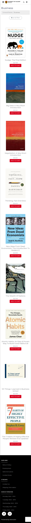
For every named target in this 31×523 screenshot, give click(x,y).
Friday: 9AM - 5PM (8, 510)
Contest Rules (7, 475)
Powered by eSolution (8, 519)
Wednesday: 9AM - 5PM (10, 503)
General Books (7, 12)
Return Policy (7, 465)
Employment (7, 468)
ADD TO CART (15, 65)
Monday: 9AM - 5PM (9, 496)
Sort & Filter (16, 18)
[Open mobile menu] (3, 2)
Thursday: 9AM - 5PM (9, 506)
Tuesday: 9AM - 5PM (9, 500)
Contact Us (6, 484)
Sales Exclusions (8, 471)
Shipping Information (9, 487)
